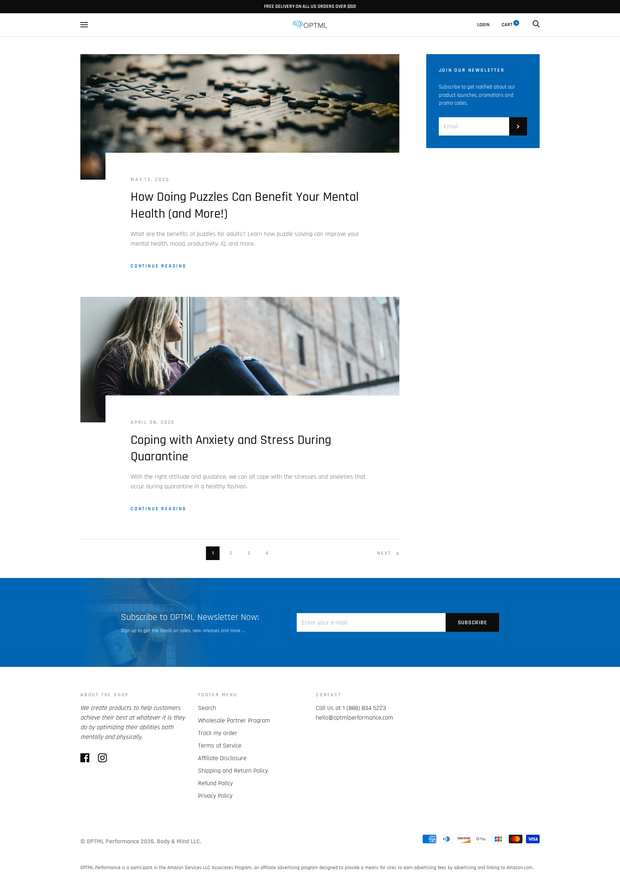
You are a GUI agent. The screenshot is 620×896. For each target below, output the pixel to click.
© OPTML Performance (109, 841)
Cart (509, 25)
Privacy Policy (215, 796)
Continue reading (159, 266)
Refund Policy (215, 783)
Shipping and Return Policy (233, 771)
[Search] (536, 25)
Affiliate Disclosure (222, 758)
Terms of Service (219, 745)
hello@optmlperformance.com (354, 718)
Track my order (217, 733)
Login (483, 25)
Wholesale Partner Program (234, 720)
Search (207, 708)
